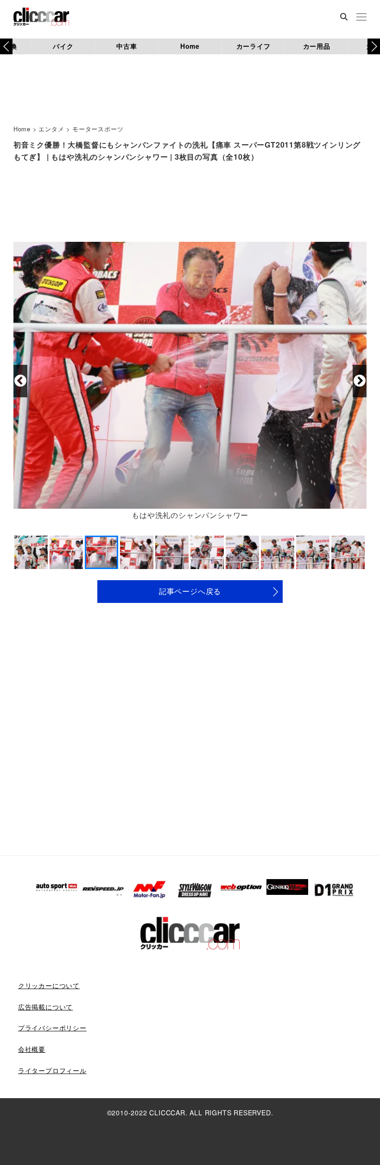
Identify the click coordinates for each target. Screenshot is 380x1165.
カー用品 (316, 46)
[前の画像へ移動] (20, 381)
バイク (63, 46)
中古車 (126, 46)
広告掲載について (45, 1006)
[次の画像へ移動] (360, 381)
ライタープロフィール (52, 1070)
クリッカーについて (49, 985)
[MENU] (361, 17)
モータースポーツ (97, 128)
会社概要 (31, 1049)
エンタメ (51, 128)
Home (190, 46)
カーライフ (253, 46)
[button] (373, 46)
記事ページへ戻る (190, 591)
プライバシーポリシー (52, 1027)
